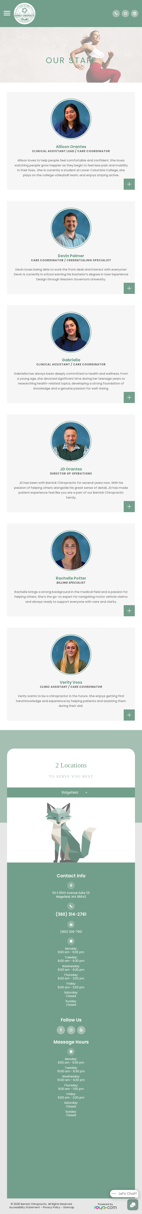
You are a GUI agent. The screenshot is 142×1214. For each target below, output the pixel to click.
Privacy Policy (51, 1207)
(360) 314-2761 (71, 914)
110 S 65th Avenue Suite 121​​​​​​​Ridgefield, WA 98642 (71, 895)
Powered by (105, 1204)
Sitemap (68, 1207)
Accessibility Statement (24, 1207)
